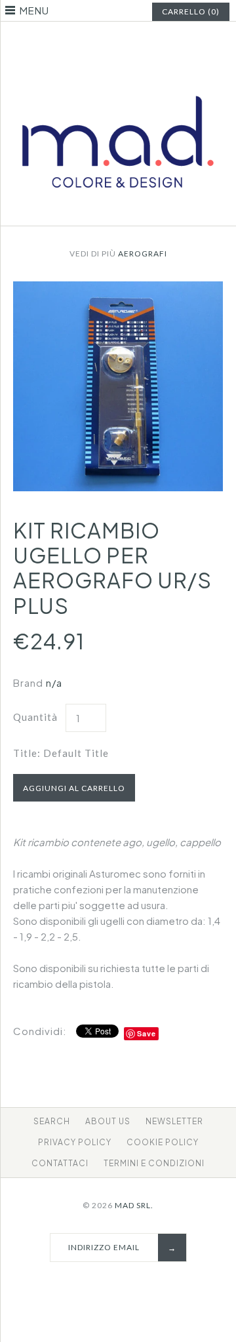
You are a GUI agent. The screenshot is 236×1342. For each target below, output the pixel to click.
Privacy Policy (74, 1142)
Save (146, 1033)
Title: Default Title (61, 753)
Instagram (126, 42)
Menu (34, 10)
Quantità (35, 717)
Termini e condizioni (154, 1163)
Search (51, 1121)
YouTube (143, 42)
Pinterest (110, 42)
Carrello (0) (191, 11)
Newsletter (174, 1121)
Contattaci (59, 1163)
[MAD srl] (118, 78)
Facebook (94, 42)
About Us (107, 1121)
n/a (54, 682)
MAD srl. (134, 1205)
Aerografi (142, 253)
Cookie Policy (163, 1142)
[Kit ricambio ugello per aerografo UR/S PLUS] (118, 289)
